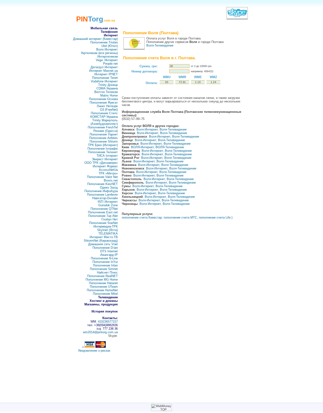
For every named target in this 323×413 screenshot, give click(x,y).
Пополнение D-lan (105, 247)
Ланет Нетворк (107, 106)
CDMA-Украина (107, 88)
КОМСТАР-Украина (104, 116)
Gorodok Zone (108, 205)
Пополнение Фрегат (104, 102)
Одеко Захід (109, 187)
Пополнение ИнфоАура (101, 191)
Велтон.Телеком (106, 92)
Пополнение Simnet (104, 269)
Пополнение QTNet (104, 209)
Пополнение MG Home (102, 279)
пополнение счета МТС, (181, 217)
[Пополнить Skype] (237, 17)
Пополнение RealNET (102, 276)
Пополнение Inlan (105, 265)
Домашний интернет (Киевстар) (95, 39)
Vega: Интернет (107, 60)
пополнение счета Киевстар (142, 217)
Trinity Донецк (108, 85)
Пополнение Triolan (104, 42)
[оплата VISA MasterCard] (95, 347)
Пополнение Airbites (103, 138)
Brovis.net (111, 180)
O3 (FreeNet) (109, 109)
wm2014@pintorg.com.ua (100, 332)
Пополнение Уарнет (104, 134)
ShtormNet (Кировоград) (101, 240)
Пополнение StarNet (103, 223)
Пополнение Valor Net (102, 177)
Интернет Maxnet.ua (103, 70)
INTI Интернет (108, 201)
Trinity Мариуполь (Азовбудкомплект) (104, 122)
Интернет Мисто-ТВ (104, 237)
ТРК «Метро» (108, 173)
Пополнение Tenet (105, 78)
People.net (110, 63)
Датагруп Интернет (104, 67)
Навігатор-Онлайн (105, 198)
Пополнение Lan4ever (102, 194)
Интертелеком (107, 56)
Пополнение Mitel (105, 293)
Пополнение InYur (105, 262)
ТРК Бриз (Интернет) (103, 145)
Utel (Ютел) (109, 46)
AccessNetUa (108, 170)
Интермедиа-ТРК (105, 226)
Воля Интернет (107, 49)
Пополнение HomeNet (102, 290)
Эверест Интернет (105, 159)
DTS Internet (109, 251)
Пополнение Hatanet (103, 283)
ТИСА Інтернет (107, 155)
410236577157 (108, 321)
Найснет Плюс (107, 272)
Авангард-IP (109, 255)
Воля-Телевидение (159, 45)
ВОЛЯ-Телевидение (170, 147)
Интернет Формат (105, 166)
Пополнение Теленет (103, 152)
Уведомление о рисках (94, 350)
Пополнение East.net (103, 212)
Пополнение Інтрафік (102, 148)
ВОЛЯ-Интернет (142, 147)
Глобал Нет (109, 219)
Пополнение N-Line (104, 258)
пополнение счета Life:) (215, 217)
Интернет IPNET (106, 74)
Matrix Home (109, 95)
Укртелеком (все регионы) (99, 53)
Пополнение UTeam (104, 286)
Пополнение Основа (103, 99)
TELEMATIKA (108, 233)
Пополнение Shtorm (104, 141)
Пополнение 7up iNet (103, 216)
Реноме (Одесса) (105, 131)
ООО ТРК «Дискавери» (101, 162)
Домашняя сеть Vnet (103, 244)
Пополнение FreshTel (103, 127)
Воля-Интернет (147, 129)
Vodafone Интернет (104, 81)
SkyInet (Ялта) (107, 230)
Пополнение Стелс (104, 113)
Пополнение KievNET (102, 184)
